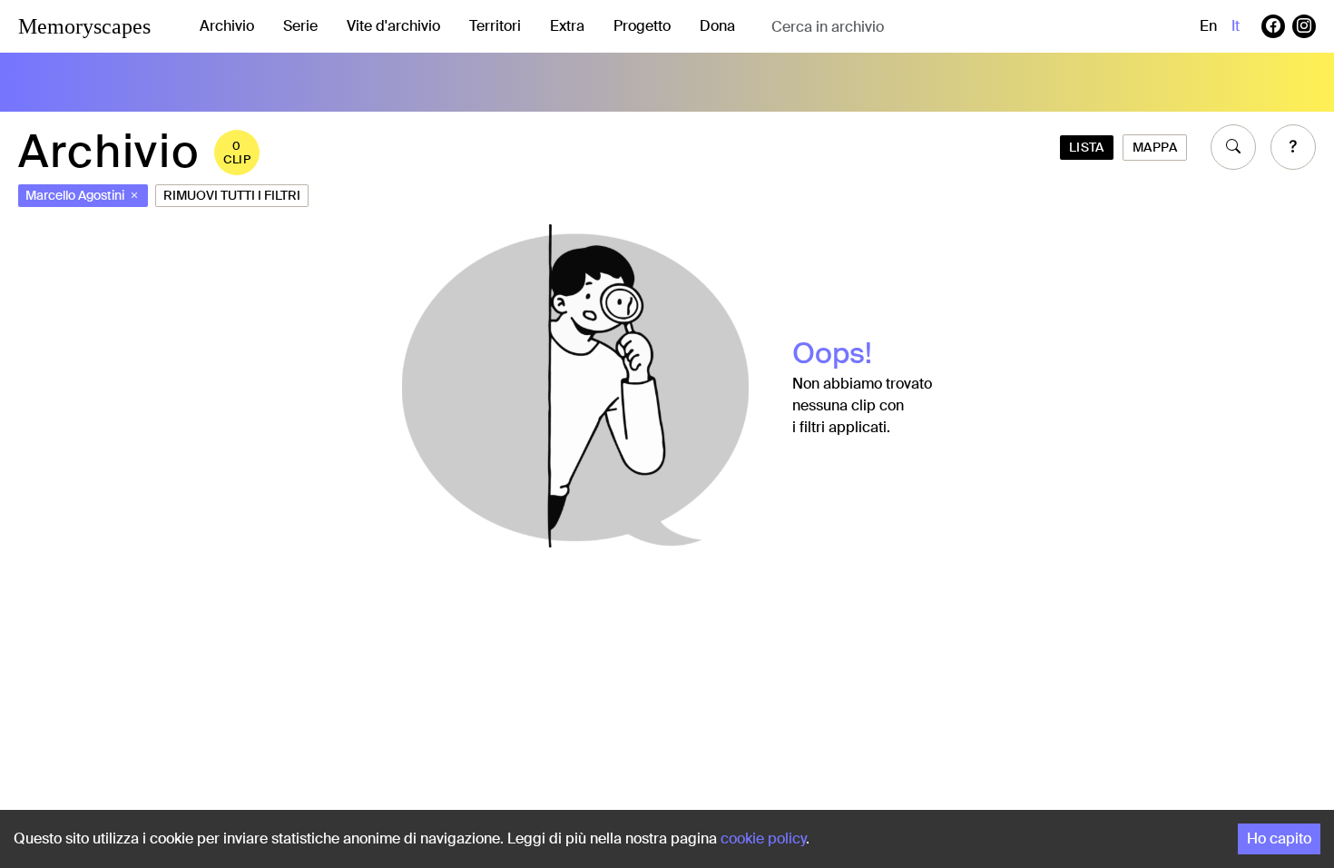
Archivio (227, 25)
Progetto (642, 25)
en (1208, 25)
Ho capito (1279, 838)
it (1235, 25)
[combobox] (915, 27)
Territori (495, 25)
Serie (300, 25)
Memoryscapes (84, 26)
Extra (567, 25)
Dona (717, 25)
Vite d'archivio (393, 25)
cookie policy (763, 838)
